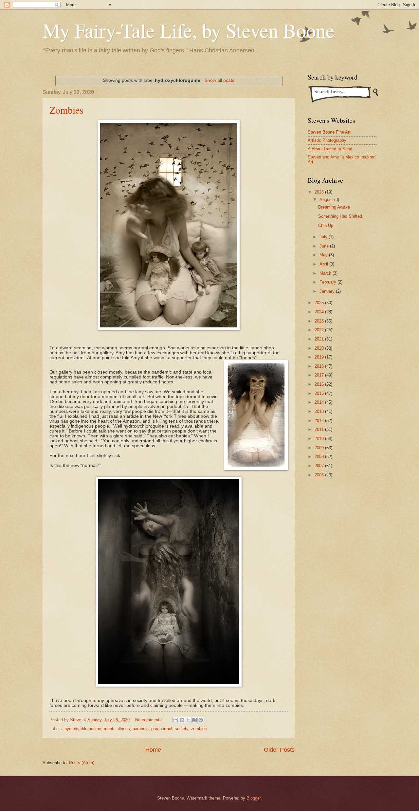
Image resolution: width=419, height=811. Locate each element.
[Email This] (176, 720)
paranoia (141, 728)
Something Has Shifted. (340, 216)
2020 (320, 348)
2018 (320, 366)
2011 (320, 429)
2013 (320, 411)
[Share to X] (188, 720)
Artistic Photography (327, 140)
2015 (320, 393)
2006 (320, 474)
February (328, 282)
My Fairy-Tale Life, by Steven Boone (189, 30)
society (181, 728)
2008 (320, 456)
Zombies (66, 109)
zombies (199, 728)
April (324, 264)
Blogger (253, 798)
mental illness (117, 728)
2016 (320, 384)
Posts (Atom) (81, 762)
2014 (320, 402)
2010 (320, 438)
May (324, 254)
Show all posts (219, 80)
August (326, 199)
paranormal (161, 728)
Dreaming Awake (334, 207)
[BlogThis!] (182, 720)
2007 (320, 465)
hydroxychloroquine (82, 728)
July (324, 236)
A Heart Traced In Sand (330, 148)
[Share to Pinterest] (200, 720)
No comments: (149, 719)
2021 (320, 339)
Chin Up (325, 225)
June (324, 246)
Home (153, 749)
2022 (320, 329)
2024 (320, 311)
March (326, 273)
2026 (320, 192)
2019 (320, 357)
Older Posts (279, 749)
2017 (320, 375)
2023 (320, 321)
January (327, 291)
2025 (320, 302)
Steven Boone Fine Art (329, 132)
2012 (320, 420)
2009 (320, 447)
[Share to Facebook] (194, 720)
